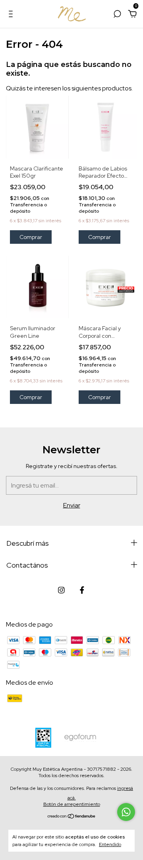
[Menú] (12, 14)
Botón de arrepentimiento (71, 804)
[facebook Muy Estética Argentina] (82, 590)
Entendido (110, 844)
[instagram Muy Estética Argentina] (61, 590)
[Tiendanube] (72, 817)
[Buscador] (117, 14)
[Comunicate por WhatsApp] (126, 812)
